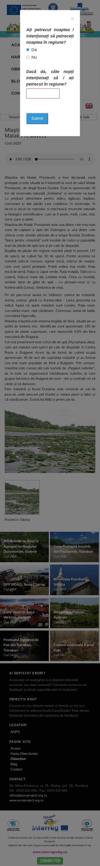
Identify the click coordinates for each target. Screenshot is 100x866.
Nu (34, 57)
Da (34, 49)
